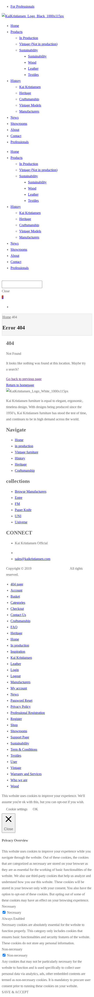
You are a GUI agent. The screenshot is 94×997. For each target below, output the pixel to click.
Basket (15, 596)
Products (16, 32)
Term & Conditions (23, 749)
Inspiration (17, 651)
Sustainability (28, 50)
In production (19, 645)
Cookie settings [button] (16, 809)
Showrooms (18, 123)
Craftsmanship (29, 99)
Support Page (19, 737)
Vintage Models (30, 105)
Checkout (17, 609)
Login (14, 670)
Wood (32, 62)
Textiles (33, 75)
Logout (15, 676)
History (15, 81)
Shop (14, 725)
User (13, 762)
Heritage (25, 93)
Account (16, 590)
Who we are (18, 780)
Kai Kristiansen (30, 87)
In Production (28, 38)
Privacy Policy (20, 706)
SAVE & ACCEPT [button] (15, 992)
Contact (15, 136)
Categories (17, 602)
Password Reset (21, 700)
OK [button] (35, 809)
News (14, 117)
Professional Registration (27, 713)
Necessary (14, 912)
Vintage (15, 768)
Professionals (19, 142)
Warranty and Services (26, 774)
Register (16, 719)
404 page (16, 584)
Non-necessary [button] (12, 949)
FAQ (13, 627)
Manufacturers (29, 111)
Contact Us (18, 615)
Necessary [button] (9, 906)
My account (18, 688)
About (14, 130)
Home (14, 26)
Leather (33, 68)
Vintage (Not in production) (38, 44)
